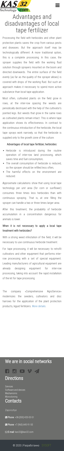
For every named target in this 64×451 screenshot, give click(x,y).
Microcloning (11, 396)
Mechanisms (11, 393)
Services (9, 386)
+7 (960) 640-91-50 (24, 424)
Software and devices (15, 390)
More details (39, 306)
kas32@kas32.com (24, 432)
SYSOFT (46, 445)
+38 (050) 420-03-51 (24, 417)
